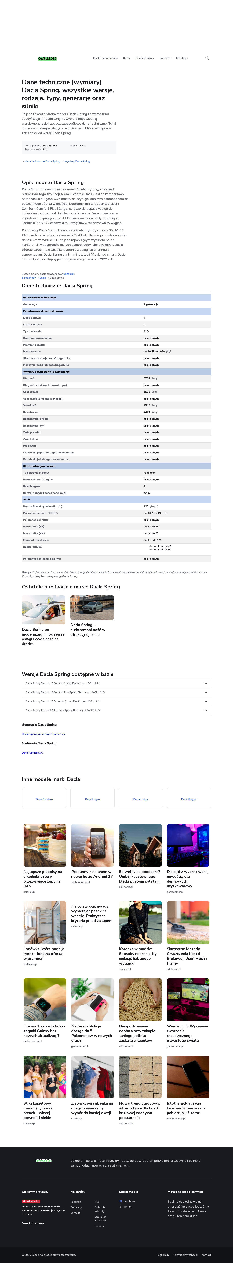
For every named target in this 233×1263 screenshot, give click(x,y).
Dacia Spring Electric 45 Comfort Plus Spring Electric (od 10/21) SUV (65, 692)
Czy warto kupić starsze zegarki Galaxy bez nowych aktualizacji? (45, 1030)
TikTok (127, 1206)
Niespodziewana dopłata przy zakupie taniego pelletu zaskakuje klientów (137, 1033)
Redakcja (75, 1202)
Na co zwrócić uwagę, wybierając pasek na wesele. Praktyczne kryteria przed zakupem (91, 913)
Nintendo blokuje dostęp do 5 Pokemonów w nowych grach (91, 1033)
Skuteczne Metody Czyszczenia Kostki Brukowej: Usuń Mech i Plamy (187, 956)
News (126, 58)
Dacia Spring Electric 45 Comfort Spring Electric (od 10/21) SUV (62, 683)
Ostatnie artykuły (100, 1209)
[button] (207, 58)
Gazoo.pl (68, 273)
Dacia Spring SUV (33, 752)
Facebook (129, 1201)
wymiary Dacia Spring (77, 161)
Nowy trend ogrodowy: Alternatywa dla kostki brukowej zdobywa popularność (139, 1110)
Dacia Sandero (44, 799)
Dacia (82, 145)
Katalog (181, 58)
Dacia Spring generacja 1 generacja (44, 734)
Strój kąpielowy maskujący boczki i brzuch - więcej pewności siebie (39, 1110)
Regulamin (163, 1255)
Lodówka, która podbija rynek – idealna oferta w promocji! (44, 953)
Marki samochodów (105, 58)
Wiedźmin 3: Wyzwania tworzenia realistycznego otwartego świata (187, 1033)
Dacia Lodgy (140, 799)
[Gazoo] (47, 58)
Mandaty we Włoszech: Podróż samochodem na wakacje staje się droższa (43, 1210)
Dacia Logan (92, 799)
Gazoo (35, 1255)
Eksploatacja (143, 58)
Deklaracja (76, 1207)
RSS (97, 1202)
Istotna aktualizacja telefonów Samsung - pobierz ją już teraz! (186, 1108)
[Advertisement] (116, 26)
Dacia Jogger (188, 799)
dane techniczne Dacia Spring (42, 161)
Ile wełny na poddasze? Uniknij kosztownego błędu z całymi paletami (140, 876)
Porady (164, 58)
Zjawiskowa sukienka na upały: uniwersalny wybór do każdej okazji (92, 1108)
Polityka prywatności (185, 1255)
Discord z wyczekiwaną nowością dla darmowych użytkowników (187, 879)
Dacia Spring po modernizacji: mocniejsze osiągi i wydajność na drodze (43, 636)
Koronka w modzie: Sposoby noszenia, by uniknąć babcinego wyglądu (138, 956)
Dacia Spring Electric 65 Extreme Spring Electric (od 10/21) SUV (62, 710)
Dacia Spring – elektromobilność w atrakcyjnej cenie (87, 629)
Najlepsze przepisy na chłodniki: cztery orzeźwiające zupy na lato (43, 879)
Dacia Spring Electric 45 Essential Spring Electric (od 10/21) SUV (62, 701)
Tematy (99, 1226)
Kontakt (75, 1212)
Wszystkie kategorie (101, 1218)
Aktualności (32, 1201)
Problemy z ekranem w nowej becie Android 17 (92, 874)
